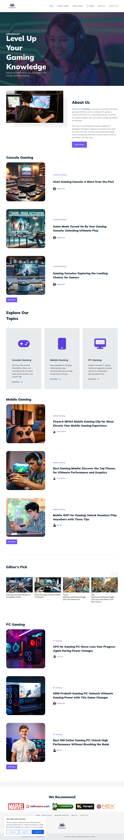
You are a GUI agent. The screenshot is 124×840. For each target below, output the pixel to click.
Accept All (38, 832)
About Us (101, 6)
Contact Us (113, 6)
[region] (25, 826)
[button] (116, 573)
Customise (12, 832)
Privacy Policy (47, 815)
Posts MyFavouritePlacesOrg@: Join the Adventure (45, 597)
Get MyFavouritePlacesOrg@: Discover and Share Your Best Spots (74, 598)
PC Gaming (90, 6)
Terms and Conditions (61, 815)
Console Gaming (63, 6)
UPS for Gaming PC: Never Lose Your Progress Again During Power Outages (103, 597)
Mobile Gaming (78, 6)
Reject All (25, 832)
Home (51, 6)
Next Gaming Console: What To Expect (19, 596)
